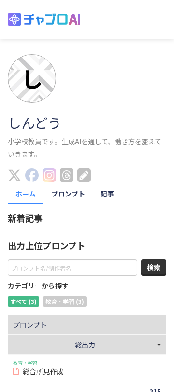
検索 (153, 267)
